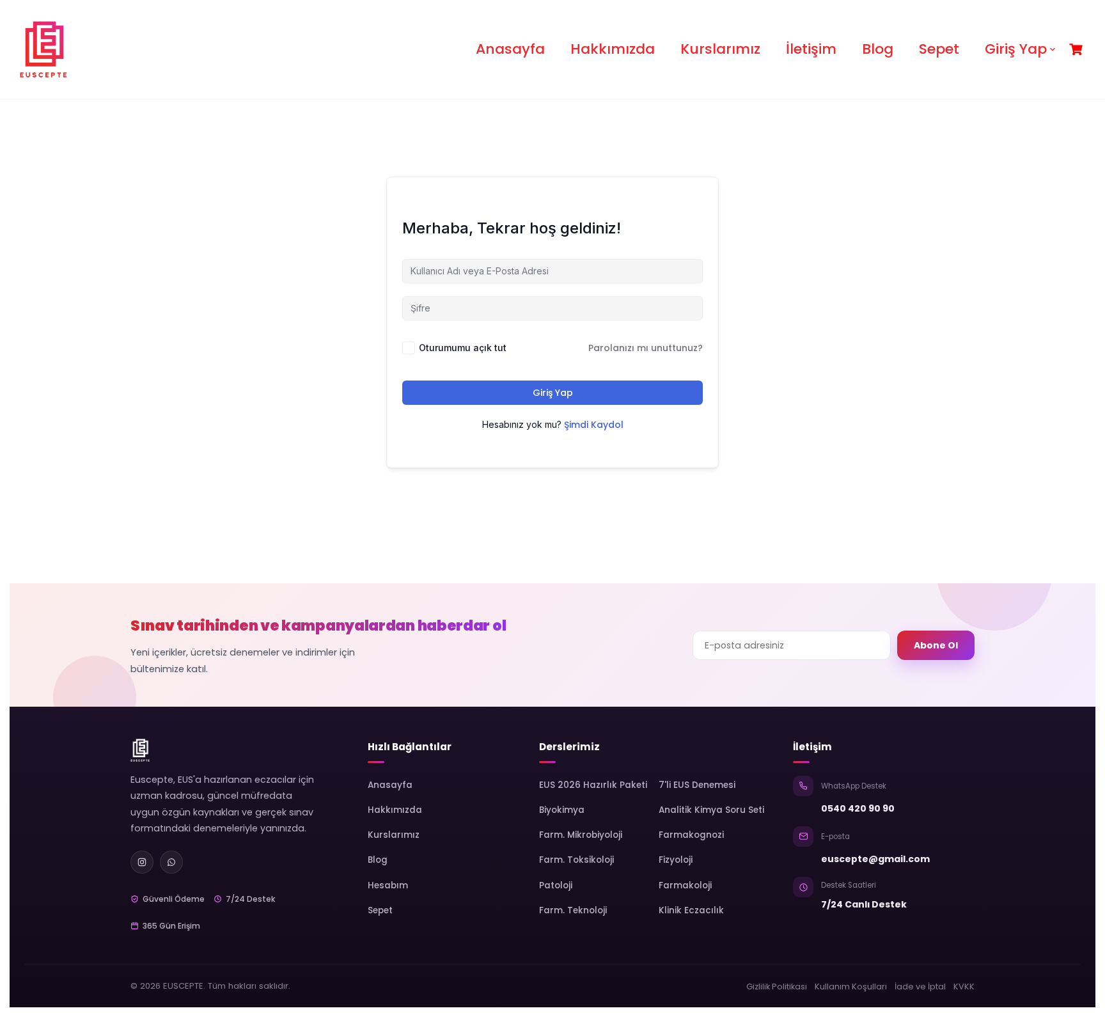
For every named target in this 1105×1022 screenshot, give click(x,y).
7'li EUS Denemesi (697, 785)
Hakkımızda (612, 49)
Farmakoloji (685, 885)
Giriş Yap (1016, 49)
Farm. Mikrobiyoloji (580, 835)
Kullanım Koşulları (851, 986)
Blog (877, 49)
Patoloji (555, 885)
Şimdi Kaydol (593, 424)
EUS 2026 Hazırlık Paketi (593, 785)
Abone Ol (936, 645)
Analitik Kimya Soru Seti (711, 810)
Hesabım (388, 885)
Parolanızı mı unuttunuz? (645, 348)
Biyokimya (561, 810)
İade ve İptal (920, 986)
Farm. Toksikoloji (576, 860)
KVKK (964, 986)
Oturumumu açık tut (462, 347)
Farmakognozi (691, 835)
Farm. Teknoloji (573, 910)
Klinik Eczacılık (691, 910)
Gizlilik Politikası (776, 986)
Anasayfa (510, 49)
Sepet (939, 49)
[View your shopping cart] (1077, 49)
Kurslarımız (720, 49)
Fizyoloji (676, 860)
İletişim (811, 49)
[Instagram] (141, 862)
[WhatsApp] (171, 862)
